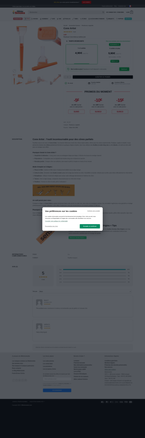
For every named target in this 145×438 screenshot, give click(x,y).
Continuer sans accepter (93, 210)
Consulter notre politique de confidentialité (56, 221)
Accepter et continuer (90, 226)
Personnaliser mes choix (51, 226)
